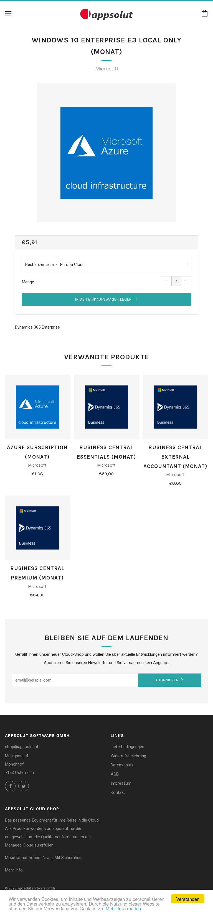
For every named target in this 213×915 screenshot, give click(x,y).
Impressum (121, 783)
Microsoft (106, 68)
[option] (106, 152)
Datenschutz (122, 764)
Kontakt (118, 792)
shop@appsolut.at (21, 746)
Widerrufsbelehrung (128, 755)
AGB (115, 774)
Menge (28, 281)
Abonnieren (167, 680)
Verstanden (187, 898)
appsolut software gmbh (36, 888)
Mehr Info (14, 870)
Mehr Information (123, 908)
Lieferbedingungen (127, 746)
